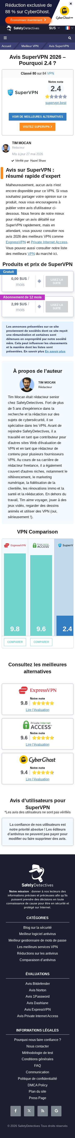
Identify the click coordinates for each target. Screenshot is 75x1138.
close (68, 4)
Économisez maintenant (26, 20)
